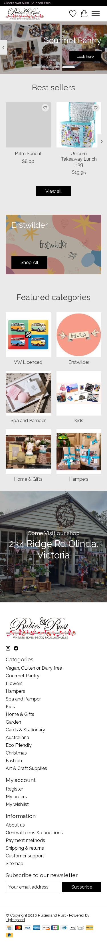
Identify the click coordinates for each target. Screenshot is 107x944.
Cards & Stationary (25, 730)
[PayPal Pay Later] (9, 935)
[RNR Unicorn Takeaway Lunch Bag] (79, 124)
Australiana (17, 737)
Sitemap (14, 863)
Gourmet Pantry (22, 675)
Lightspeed (15, 919)
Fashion (14, 760)
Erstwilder (78, 362)
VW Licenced (28, 362)
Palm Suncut (28, 153)
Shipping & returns (25, 848)
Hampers (78, 479)
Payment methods (25, 840)
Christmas (16, 753)
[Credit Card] (9, 928)
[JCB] (55, 928)
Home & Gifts (28, 479)
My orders (16, 796)
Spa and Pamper (28, 420)
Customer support (25, 856)
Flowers (14, 683)
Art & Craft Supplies (26, 768)
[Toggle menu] (95, 13)
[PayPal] (89, 928)
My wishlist (17, 804)
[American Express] (37, 928)
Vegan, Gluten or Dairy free (34, 668)
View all (53, 191)
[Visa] (27, 928)
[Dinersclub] (64, 928)
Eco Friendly (19, 745)
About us (15, 825)
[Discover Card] (46, 928)
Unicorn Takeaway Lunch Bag (79, 159)
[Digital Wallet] (77, 928)
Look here (85, 56)
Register (14, 789)
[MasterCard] (18, 928)
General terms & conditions (34, 832)
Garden (13, 722)
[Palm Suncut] (28, 124)
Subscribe (81, 887)
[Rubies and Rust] (25, 13)
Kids (78, 420)
